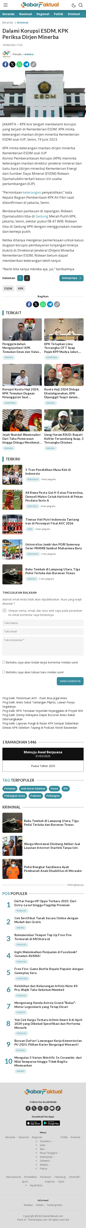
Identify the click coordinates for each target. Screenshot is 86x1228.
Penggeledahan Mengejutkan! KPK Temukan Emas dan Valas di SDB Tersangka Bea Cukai (20, 351)
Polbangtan (53, 795)
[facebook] (28, 1108)
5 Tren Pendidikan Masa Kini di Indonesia (48, 471)
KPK (20, 288)
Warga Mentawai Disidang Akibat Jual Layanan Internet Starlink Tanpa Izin (52, 846)
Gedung (42, 216)
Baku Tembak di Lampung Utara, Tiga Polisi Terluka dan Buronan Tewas (52, 571)
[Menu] (5, 5)
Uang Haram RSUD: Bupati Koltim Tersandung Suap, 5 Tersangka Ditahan (64, 438)
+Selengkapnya (75, 885)
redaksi (29, 54)
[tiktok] (58, 1108)
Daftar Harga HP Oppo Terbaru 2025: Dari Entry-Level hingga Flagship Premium (45, 903)
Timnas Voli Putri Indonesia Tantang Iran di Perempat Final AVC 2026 (52, 521)
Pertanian (9, 788)
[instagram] (46, 1108)
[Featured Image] (43, 116)
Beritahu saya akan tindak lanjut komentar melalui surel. (42, 662)
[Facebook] (5, 64)
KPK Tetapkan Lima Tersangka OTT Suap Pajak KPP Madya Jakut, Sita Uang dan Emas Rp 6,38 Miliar (61, 351)
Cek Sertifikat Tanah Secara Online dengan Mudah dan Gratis (46, 920)
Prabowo (36, 795)
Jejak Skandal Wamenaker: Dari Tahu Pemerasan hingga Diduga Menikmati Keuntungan (21, 440)
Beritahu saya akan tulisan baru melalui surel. (35, 672)
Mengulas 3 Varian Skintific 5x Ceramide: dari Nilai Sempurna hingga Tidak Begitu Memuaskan (48, 1061)
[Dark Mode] (74, 5)
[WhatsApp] (19, 64)
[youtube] (52, 1108)
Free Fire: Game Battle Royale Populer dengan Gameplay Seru (48, 971)
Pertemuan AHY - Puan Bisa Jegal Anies (41, 698)
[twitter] (34, 1108)
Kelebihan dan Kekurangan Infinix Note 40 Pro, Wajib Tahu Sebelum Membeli (45, 988)
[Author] (6, 54)
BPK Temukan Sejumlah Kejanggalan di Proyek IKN (49, 711)
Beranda (7, 22)
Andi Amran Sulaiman (33, 788)
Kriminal (22, 22)
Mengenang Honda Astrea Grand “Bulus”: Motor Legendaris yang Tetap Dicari (45, 1005)
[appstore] (33, 1124)
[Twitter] (12, 64)
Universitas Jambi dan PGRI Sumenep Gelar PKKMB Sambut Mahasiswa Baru (53, 546)
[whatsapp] (40, 1108)
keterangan (32, 192)
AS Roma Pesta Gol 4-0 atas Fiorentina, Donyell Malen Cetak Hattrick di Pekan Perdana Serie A (54, 496)
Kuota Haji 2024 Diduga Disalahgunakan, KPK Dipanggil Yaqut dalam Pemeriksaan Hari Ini (61, 395)
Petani (54, 788)
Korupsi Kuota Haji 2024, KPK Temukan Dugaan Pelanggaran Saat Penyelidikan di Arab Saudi (22, 395)
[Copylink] (33, 64)
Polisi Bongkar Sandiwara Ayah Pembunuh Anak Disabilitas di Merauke (53, 869)
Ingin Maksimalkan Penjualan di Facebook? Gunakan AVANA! (45, 954)
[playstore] (51, 1124)
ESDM (8, 288)
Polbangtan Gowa (14, 795)
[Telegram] (26, 64)
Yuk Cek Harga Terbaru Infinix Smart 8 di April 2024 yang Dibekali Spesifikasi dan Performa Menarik (48, 1023)
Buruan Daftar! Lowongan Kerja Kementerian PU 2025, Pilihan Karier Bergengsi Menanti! (48, 1042)
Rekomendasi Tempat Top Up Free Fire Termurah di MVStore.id (43, 937)
